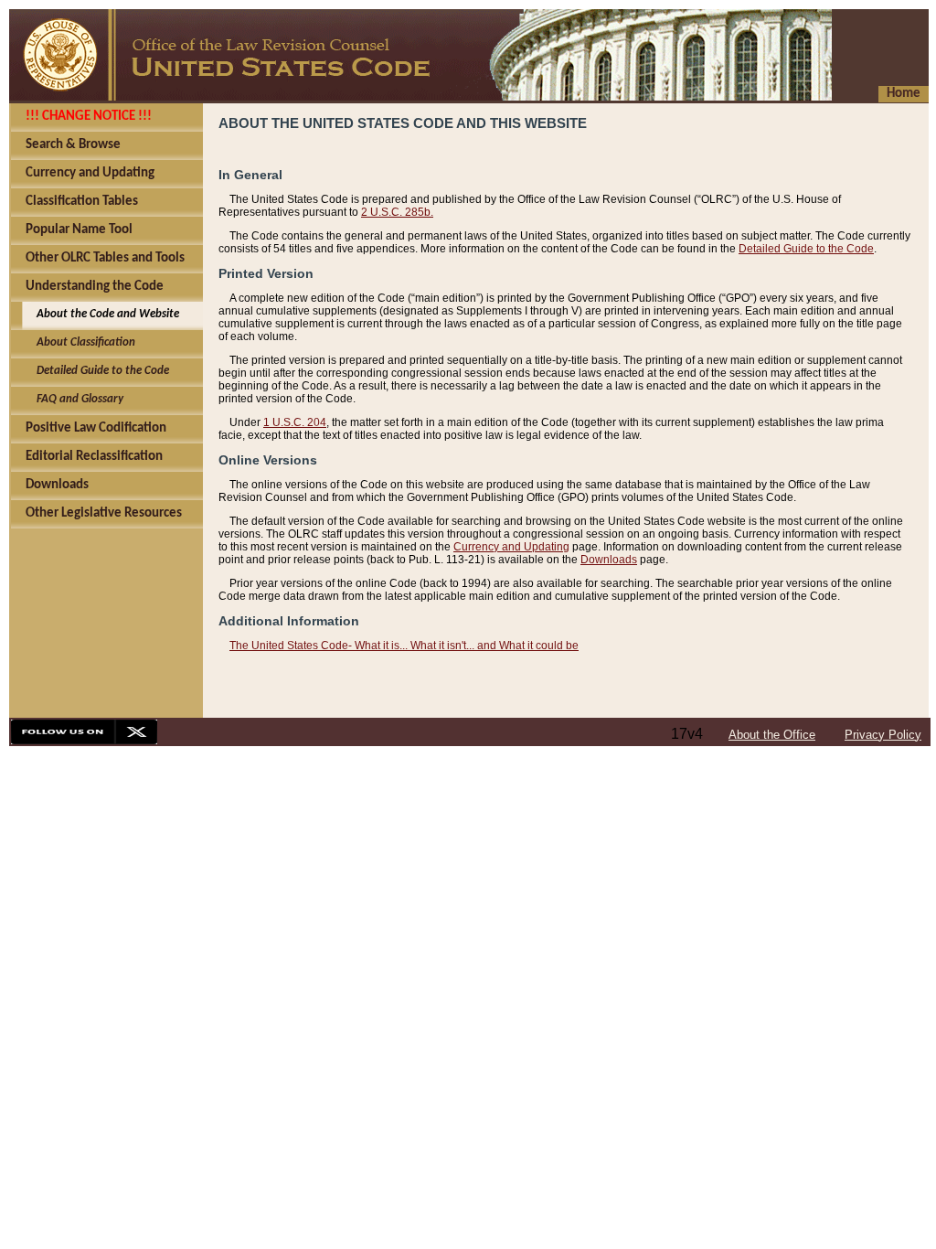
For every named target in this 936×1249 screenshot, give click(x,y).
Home (903, 94)
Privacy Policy (883, 735)
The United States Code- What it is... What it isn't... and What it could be (404, 645)
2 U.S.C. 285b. (397, 212)
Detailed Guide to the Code (806, 248)
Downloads (608, 559)
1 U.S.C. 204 (294, 422)
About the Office (772, 735)
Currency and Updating (511, 546)
